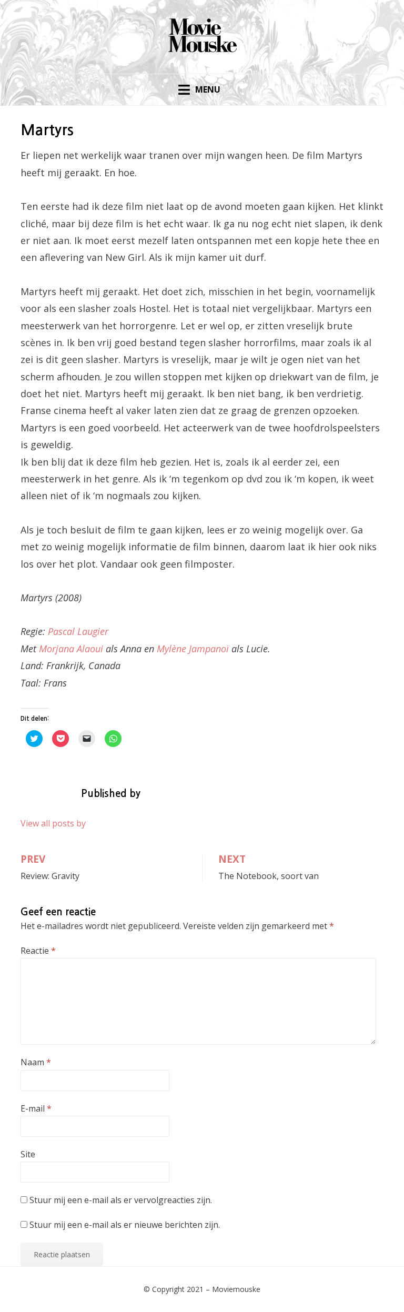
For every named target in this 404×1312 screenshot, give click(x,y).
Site (28, 1154)
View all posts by (53, 823)
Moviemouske (236, 1289)
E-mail (36, 1108)
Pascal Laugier (78, 631)
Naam (36, 1062)
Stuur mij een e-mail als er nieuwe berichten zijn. (124, 1224)
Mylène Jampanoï (193, 648)
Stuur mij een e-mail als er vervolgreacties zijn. (120, 1200)
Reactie (38, 950)
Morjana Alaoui (71, 648)
